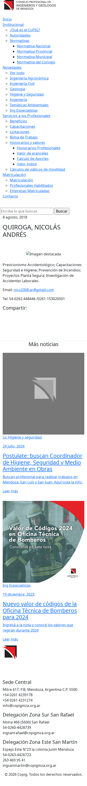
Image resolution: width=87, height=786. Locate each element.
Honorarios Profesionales (38, 147)
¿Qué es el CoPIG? (25, 29)
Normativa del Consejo (36, 62)
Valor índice (27, 164)
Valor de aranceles (32, 153)
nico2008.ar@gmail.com (34, 289)
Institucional (13, 24)
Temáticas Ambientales (29, 105)
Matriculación (14, 174)
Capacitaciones (22, 126)
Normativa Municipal (34, 56)
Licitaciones (19, 131)
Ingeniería (18, 99)
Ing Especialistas (24, 110)
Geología (17, 88)
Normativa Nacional (33, 46)
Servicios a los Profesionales (26, 115)
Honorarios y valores (27, 142)
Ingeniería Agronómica (29, 78)
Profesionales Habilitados (31, 185)
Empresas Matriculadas (30, 190)
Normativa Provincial (34, 51)
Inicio (7, 19)
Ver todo (17, 72)
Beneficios (18, 121)
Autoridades (20, 35)
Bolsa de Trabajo (24, 137)
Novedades (12, 67)
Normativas (19, 40)
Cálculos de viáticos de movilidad (37, 169)
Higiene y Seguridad (27, 94)
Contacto (10, 196)
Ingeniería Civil (22, 83)
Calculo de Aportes (33, 158)
